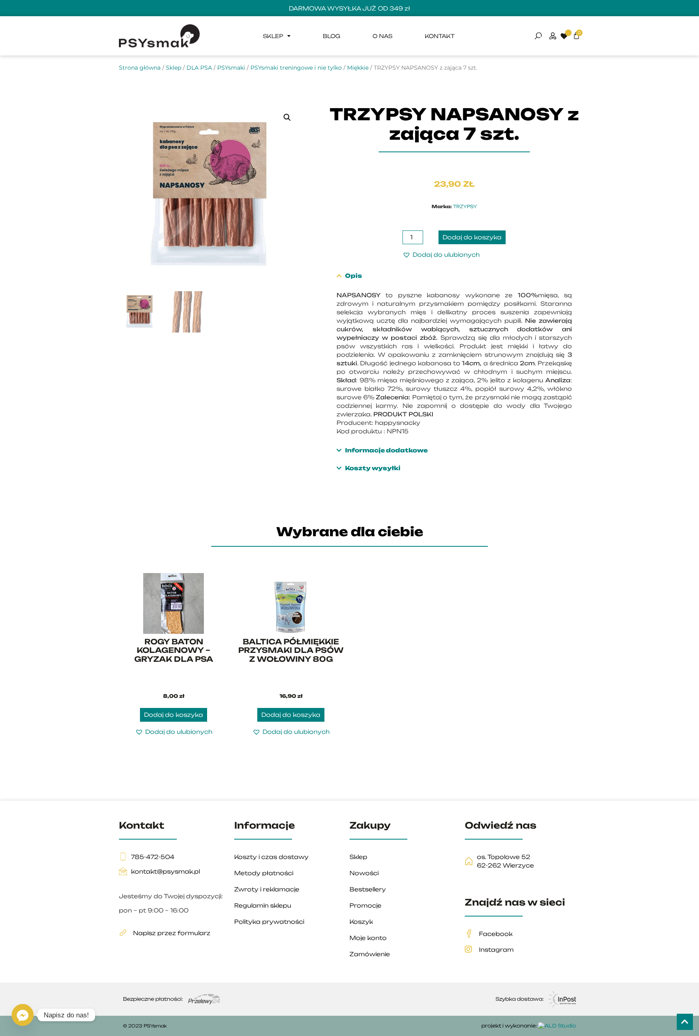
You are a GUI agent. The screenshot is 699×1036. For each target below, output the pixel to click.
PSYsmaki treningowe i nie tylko (296, 67)
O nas (382, 36)
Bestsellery (368, 889)
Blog (331, 36)
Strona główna (140, 67)
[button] (287, 117)
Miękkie (358, 67)
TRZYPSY (465, 206)
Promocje (365, 905)
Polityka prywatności (269, 921)
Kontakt (440, 36)
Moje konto (368, 937)
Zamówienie (370, 954)
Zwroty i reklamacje (266, 889)
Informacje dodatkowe (386, 450)
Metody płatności (263, 873)
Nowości (364, 873)
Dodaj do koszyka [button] (173, 714)
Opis (353, 275)
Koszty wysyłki (372, 468)
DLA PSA (199, 67)
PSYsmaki (231, 67)
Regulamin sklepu (262, 905)
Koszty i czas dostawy (271, 856)
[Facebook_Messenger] (23, 1015)
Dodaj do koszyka (472, 237)
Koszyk (361, 921)
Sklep (273, 36)
